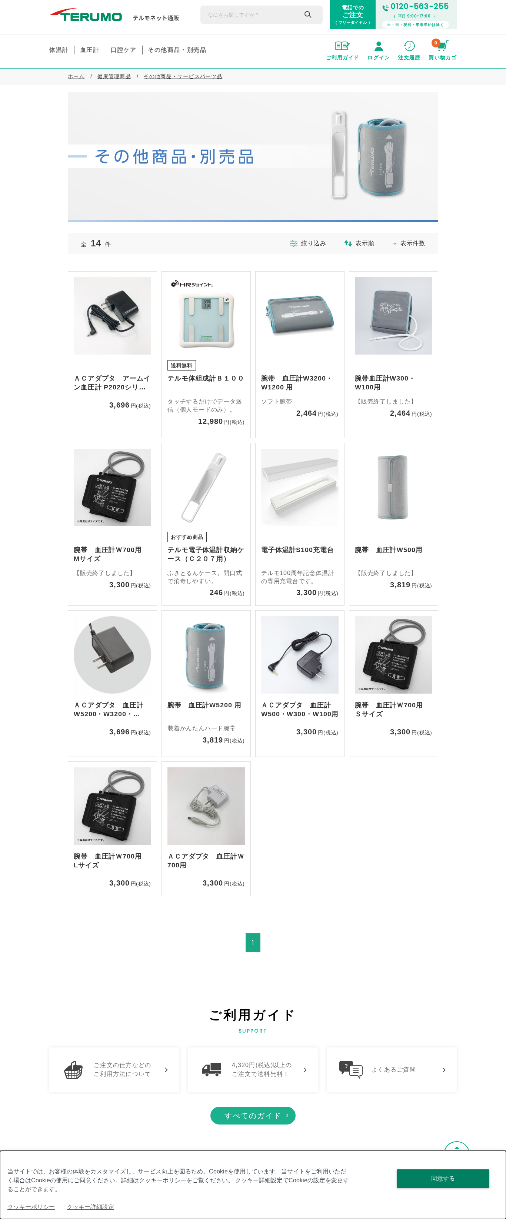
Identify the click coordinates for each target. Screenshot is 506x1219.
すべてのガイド (253, 1116)
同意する (443, 1178)
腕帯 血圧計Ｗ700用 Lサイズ (111, 861)
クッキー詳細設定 (259, 1180)
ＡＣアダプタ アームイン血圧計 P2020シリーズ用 (112, 383)
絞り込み (313, 243)
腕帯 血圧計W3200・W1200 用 (297, 383)
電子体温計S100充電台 (297, 550)
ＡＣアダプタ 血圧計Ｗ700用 (205, 861)
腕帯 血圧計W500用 (389, 550)
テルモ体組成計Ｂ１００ (205, 378)
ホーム (76, 76)
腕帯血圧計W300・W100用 (385, 383)
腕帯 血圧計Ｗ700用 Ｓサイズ (392, 709)
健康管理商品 (114, 76)
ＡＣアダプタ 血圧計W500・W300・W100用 (300, 709)
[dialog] (253, 1185)
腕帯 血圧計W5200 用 (204, 705)
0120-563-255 (420, 6)
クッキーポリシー (162, 1180)
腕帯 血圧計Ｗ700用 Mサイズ (111, 554)
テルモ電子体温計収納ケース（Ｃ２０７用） (205, 554)
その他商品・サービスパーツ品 (183, 76)
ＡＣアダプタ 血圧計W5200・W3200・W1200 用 (109, 710)
